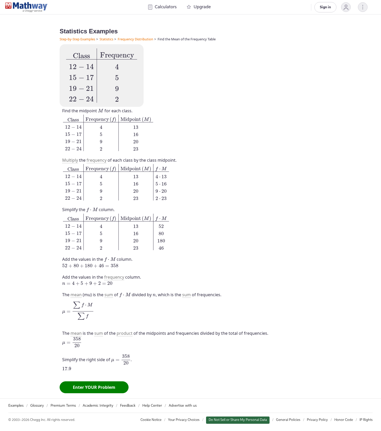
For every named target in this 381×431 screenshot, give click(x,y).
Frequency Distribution (135, 39)
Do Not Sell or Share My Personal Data (238, 420)
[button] (346, 7)
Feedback (128, 405)
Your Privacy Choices (184, 420)
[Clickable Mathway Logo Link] (26, 7)
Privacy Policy (317, 420)
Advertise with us (183, 405)
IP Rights (366, 420)
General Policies (288, 420)
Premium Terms (63, 405)
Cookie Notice (150, 420)
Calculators (166, 7)
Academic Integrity (98, 405)
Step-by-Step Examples (77, 39)
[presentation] (101, 75)
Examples (16, 405)
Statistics (106, 39)
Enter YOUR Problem (94, 387)
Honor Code (343, 420)
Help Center (152, 405)
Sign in (325, 7)
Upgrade (202, 7)
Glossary (37, 405)
